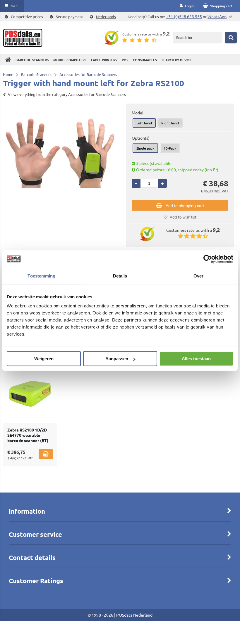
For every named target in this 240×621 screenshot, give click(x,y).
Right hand (170, 123)
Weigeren (44, 358)
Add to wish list (183, 216)
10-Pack (170, 148)
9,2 (166, 33)
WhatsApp (217, 16)
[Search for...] (231, 37)
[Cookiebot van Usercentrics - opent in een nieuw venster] (207, 259)
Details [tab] (120, 275)
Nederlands (106, 16)
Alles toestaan (196, 358)
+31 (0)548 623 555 (184, 16)
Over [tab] (198, 275)
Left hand (144, 123)
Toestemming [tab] (41, 275)
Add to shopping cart (185, 205)
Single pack (145, 148)
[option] (60, 153)
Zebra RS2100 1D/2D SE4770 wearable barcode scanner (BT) (27, 435)
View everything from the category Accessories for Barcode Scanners (67, 94)
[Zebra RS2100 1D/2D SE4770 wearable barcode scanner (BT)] (30, 393)
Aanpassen (116, 358)
